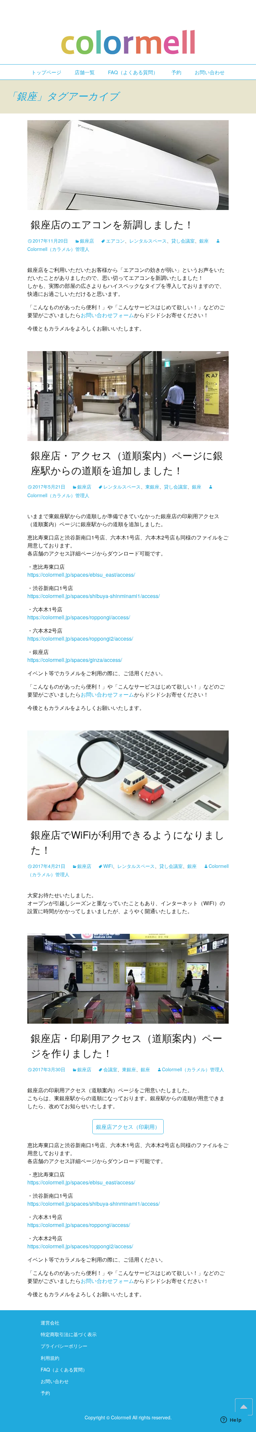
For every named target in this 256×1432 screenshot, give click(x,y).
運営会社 (50, 1322)
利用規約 (50, 1357)
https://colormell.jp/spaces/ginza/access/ (74, 660)
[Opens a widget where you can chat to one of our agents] (231, 1420)
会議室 (110, 1069)
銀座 (204, 240)
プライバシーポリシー (64, 1345)
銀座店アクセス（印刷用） (128, 1126)
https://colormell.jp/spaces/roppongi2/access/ (80, 638)
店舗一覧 (85, 72)
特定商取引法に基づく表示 (69, 1334)
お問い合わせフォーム (107, 315)
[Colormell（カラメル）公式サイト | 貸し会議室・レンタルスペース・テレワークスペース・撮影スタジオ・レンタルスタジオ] (128, 32)
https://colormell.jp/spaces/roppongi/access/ (78, 617)
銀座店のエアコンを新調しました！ (112, 224)
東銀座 (152, 486)
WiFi (108, 866)
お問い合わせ (210, 72)
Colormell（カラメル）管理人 (193, 1069)
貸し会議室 (183, 240)
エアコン (115, 240)
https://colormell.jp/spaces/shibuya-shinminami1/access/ (93, 596)
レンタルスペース (148, 240)
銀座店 (87, 240)
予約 (176, 72)
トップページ (46, 72)
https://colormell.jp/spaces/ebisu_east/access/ (81, 574)
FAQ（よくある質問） (133, 72)
